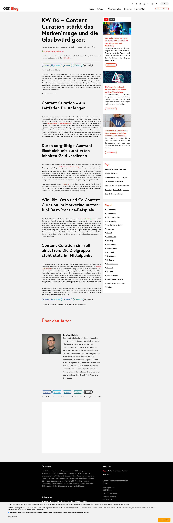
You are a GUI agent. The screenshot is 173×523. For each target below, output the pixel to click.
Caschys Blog (111, 221)
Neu (106, 19)
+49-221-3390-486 (110, 493)
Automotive (54, 501)
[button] (46, 65)
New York (106, 474)
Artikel (100, 9)
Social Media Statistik (115, 279)
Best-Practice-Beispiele (87, 219)
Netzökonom (111, 256)
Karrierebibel (111, 237)
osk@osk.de (107, 499)
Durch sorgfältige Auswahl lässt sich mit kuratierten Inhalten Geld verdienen (67, 150)
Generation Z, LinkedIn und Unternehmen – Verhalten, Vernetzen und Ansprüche (116, 133)
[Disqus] (71, 427)
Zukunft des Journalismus (113, 194)
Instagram (124, 177)
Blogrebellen (111, 213)
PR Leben (110, 268)
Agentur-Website (163, 9)
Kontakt (127, 9)
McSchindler (111, 244)
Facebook (122, 169)
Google (107, 173)
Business (70, 501)
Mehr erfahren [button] (12, 516)
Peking (124, 471)
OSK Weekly (71, 47)
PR (116, 186)
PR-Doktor (110, 260)
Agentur (45, 501)
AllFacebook (111, 210)
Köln (104, 471)
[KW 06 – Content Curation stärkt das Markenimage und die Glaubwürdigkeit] (71, 51)
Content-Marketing (62, 304)
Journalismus (109, 182)
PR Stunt (110, 272)
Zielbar (109, 287)
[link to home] (10, 9)
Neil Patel (110, 252)
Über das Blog (114, 9)
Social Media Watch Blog (116, 283)
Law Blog (110, 241)
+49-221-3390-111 (110, 497)
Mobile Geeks (112, 248)
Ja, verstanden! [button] (164, 520)
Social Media (82, 304)
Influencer (114, 173)
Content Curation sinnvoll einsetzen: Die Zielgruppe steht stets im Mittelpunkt (67, 250)
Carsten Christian (84, 47)
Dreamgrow (111, 229)
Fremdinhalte (73, 304)
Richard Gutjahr (112, 275)
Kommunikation (81, 501)
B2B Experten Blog (113, 217)
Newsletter (140, 9)
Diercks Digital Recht (114, 225)
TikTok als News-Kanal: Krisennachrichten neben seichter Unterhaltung (115, 89)
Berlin (110, 471)
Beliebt (112, 19)
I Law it (109, 233)
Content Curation (50, 304)
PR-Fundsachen (112, 264)
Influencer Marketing (112, 177)
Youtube (126, 190)
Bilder (63, 501)
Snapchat (108, 190)
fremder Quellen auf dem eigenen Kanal (59, 123)
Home (91, 9)
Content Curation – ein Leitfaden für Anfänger (63, 105)
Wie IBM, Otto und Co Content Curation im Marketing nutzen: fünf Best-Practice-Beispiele (71, 205)
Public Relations (123, 186)
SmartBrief (66, 184)
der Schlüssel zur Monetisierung (69, 167)
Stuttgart (117, 471)
